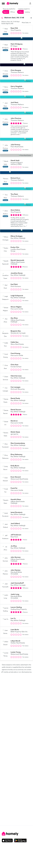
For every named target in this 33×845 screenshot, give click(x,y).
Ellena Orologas (16, 236)
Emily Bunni (15, 466)
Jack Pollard (15, 523)
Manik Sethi (15, 160)
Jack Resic (14, 102)
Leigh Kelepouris (17, 295)
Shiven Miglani (16, 307)
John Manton (15, 570)
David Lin (14, 421)
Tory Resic (14, 194)
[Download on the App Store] (8, 840)
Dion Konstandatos (18, 443)
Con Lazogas (15, 387)
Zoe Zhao (14, 318)
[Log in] (30, 3)
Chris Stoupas (16, 70)
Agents (5, 12)
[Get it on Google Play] (20, 840)
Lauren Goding (16, 607)
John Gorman (16, 557)
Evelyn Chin (15, 247)
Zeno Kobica (15, 210)
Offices (12, 12)
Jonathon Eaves (17, 273)
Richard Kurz (15, 178)
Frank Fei (14, 488)
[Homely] (16, 834)
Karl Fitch (14, 284)
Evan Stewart (16, 477)
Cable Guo (14, 342)
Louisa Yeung (16, 652)
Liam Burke (15, 629)
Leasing (27, 12)
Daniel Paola (15, 398)
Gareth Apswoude (17, 260)
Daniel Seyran (16, 409)
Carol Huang (15, 353)
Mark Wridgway (17, 44)
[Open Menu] (3, 3)
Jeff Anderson (16, 535)
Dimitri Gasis (15, 432)
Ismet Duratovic (16, 512)
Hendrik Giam (16, 499)
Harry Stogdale (16, 86)
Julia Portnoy (15, 144)
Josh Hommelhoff (17, 583)
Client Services (16, 376)
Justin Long (15, 594)
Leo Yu (13, 618)
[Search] (2, 17)
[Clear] (31, 17)
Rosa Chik (14, 28)
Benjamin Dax (16, 331)
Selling (20, 12)
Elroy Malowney (16, 454)
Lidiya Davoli (15, 641)
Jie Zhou (14, 546)
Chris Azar (14, 364)
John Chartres (16, 118)
